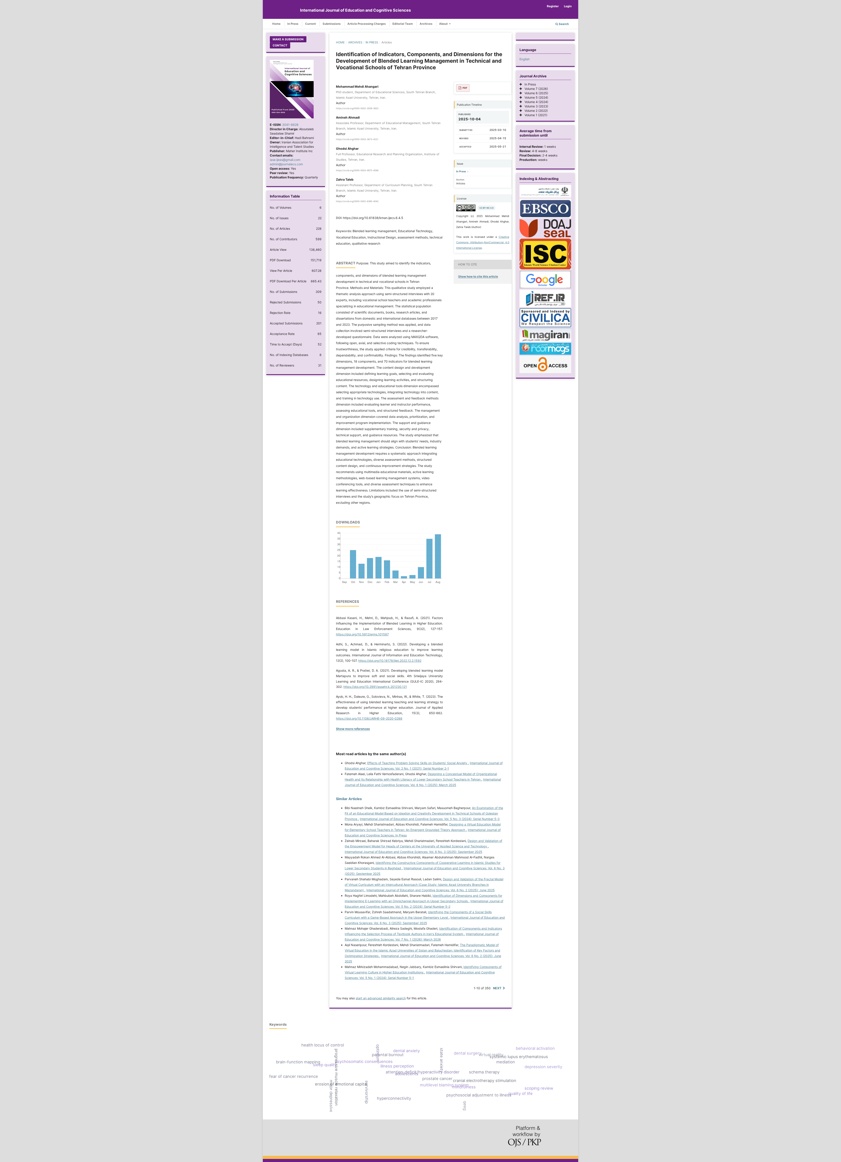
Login (568, 6)
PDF (465, 87)
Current (310, 23)
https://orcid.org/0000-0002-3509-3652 (357, 108)
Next (497, 988)
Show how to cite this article (478, 276)
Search (563, 24)
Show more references (353, 729)
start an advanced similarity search (381, 998)
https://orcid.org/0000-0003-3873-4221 (357, 139)
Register (553, 6)
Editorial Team (402, 23)
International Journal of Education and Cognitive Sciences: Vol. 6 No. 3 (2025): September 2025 (413, 852)
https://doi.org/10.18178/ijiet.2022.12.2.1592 (389, 660)
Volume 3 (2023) (535, 106)
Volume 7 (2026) (535, 89)
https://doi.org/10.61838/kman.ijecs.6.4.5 (373, 218)
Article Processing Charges (366, 23)
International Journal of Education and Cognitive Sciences (355, 10)
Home (276, 23)
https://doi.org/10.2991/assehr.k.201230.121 (375, 687)
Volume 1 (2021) (534, 115)
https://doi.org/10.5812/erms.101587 (362, 634)
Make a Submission (288, 39)
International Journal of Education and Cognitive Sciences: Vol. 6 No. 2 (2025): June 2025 (430, 890)
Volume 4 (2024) (535, 102)
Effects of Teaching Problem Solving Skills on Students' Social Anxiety (417, 763)
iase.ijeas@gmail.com (285, 160)
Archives (426, 23)
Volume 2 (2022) (535, 110)
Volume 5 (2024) (535, 97)
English (524, 59)
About (443, 23)
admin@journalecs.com (286, 164)
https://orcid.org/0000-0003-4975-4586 (357, 170)
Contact (280, 45)
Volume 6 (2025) (535, 93)
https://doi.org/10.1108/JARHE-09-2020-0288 (369, 718)
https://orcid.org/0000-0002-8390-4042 (357, 201)
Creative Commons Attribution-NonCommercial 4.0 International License (482, 242)
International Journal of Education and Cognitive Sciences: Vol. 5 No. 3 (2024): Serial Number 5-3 (430, 819)
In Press (292, 23)
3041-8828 (290, 124)
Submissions (332, 23)
